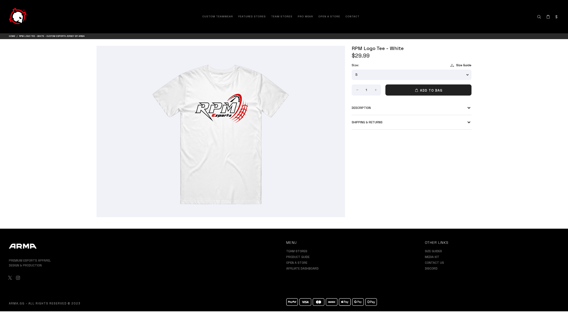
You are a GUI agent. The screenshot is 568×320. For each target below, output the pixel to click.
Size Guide (463, 65)
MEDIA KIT (432, 257)
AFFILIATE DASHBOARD (302, 268)
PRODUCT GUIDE (298, 257)
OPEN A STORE (296, 263)
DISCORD (431, 268)
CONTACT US (434, 263)
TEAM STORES (296, 251)
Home (12, 36)
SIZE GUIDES (433, 251)
